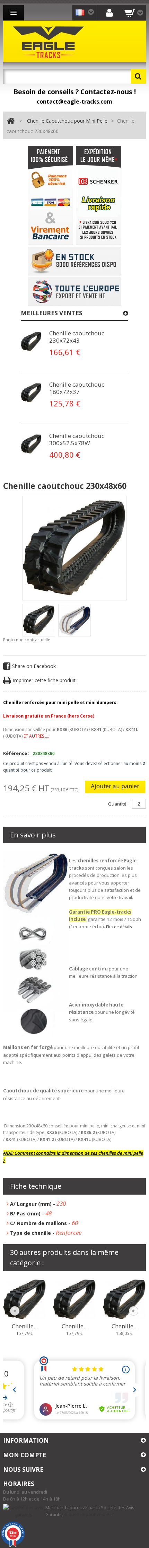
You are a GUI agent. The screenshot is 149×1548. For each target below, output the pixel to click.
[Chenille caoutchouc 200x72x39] (24, 1299)
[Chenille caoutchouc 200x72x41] (124, 1299)
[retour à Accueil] (11, 121)
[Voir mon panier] (134, 12)
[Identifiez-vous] (109, 12)
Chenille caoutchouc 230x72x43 (76, 336)
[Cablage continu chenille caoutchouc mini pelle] (31, 341)
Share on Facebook (34, 666)
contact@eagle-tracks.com (74, 101)
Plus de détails (119, 926)
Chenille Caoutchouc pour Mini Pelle (67, 120)
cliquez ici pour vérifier (87, 1515)
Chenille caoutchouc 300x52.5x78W (76, 439)
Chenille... (25, 1326)
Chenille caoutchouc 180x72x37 (76, 388)
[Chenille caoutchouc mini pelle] (39, 620)
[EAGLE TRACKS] (50, 41)
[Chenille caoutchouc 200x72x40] (74, 1299)
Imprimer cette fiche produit (44, 680)
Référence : (16, 753)
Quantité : (118, 804)
